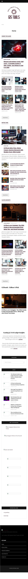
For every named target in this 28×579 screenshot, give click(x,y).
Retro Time (5, 122)
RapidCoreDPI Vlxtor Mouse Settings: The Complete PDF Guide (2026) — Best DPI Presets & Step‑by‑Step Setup (20, 107)
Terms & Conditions (6, 550)
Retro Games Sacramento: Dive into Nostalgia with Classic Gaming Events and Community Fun (18, 172)
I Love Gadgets (6, 200)
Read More (5, 117)
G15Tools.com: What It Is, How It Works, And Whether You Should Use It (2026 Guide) (7, 270)
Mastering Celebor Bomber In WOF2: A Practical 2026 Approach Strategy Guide (20, 89)
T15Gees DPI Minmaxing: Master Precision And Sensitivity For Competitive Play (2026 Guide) (7, 107)
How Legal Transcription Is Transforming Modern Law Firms (17, 391)
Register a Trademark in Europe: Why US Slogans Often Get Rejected (16, 406)
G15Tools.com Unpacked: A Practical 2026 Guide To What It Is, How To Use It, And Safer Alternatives (7, 252)
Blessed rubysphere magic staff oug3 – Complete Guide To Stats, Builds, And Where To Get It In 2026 (13, 64)
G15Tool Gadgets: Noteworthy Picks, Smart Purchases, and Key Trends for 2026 (20, 252)
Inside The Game (6, 36)
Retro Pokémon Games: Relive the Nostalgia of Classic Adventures (17, 186)
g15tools (20, 339)
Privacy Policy (4, 547)
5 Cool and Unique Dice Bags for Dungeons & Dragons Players (17, 164)
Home (3, 544)
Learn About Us (5, 553)
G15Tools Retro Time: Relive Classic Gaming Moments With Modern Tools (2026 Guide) (13, 150)
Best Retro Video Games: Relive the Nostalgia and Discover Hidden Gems (18, 180)
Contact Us (4, 556)
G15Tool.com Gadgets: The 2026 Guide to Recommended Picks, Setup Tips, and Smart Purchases (14, 227)
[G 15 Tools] (14, 12)
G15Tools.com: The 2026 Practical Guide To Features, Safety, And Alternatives (20, 270)
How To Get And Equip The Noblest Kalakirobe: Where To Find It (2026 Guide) (7, 89)
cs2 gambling (6, 512)
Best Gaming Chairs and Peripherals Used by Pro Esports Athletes (16, 398)
